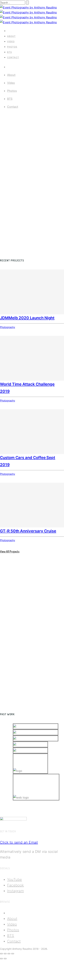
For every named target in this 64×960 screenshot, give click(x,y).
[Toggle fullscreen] (8, 953)
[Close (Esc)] (1, 953)
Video (11, 41)
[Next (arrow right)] (5, 958)
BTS (9, 52)
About (11, 36)
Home (10, 31)
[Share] (5, 953)
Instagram (15, 891)
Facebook (15, 885)
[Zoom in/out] (12, 953)
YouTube (14, 879)
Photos (12, 46)
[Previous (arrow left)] (1, 958)
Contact (13, 57)
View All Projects (9, 551)
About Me (5, 642)
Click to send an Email (19, 842)
